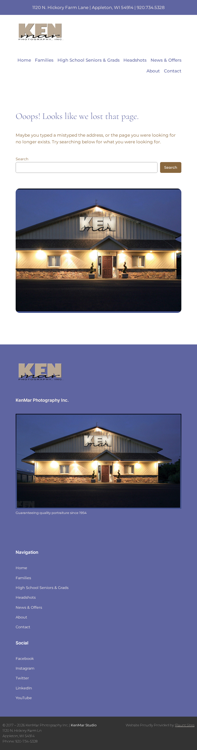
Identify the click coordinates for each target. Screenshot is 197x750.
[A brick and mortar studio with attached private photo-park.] (98, 461)
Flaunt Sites (184, 725)
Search (22, 159)
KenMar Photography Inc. (42, 400)
